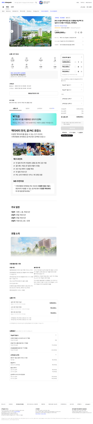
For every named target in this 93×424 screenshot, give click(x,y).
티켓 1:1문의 (43, 413)
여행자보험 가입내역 (52, 404)
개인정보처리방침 (20, 404)
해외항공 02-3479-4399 (41, 412)
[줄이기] (75, 62)
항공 (3, 11)
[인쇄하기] (81, 32)
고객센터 (79, 404)
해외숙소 (8, 11)
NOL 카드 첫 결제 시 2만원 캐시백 (68, 37)
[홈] (3, 7)
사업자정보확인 (17, 411)
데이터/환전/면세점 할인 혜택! (67, 44)
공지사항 (72, 404)
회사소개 (3, 404)
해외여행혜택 (44, 11)
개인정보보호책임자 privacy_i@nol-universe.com (82, 412)
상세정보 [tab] (39, 108)
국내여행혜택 (53, 11)
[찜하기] (76, 32)
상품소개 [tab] (15, 108)
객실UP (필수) (14, 335)
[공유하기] (78, 32)
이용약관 (10, 404)
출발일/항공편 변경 (33, 93)
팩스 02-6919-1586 (39, 411)
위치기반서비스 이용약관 (32, 404)
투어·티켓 (22, 11)
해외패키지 (15, 11)
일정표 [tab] (27, 108)
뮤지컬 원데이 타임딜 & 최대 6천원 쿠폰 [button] (24, 2)
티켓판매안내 (63, 404)
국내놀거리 (36, 11)
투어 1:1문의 (38, 413)
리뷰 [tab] (51, 108)
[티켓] (12, 7)
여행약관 (43, 404)
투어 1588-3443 (39, 410)
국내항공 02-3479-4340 (51, 412)
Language (87, 404)
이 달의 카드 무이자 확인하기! (67, 41)
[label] (72, 57)
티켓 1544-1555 (46, 410)
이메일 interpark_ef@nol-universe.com (80, 411)
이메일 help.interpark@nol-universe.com (52, 411)
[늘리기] (81, 62)
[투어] (7, 7)
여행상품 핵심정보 (74, 27)
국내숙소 (29, 11)
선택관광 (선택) (15, 355)
